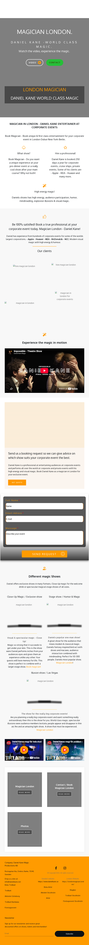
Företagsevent (10, 908)
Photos (25, 826)
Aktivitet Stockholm (48, 893)
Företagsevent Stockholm (73, 901)
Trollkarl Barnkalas (12, 902)
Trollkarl (8, 890)
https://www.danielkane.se (48, 882)
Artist (48, 898)
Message (11, 528)
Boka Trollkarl (10, 885)
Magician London (64, 662)
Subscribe (69, 934)
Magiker (73, 890)
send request (44, 554)
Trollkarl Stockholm (72, 895)
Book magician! (33, 666)
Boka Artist (48, 887)
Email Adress (14, 513)
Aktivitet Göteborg (12, 896)
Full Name (12, 500)
